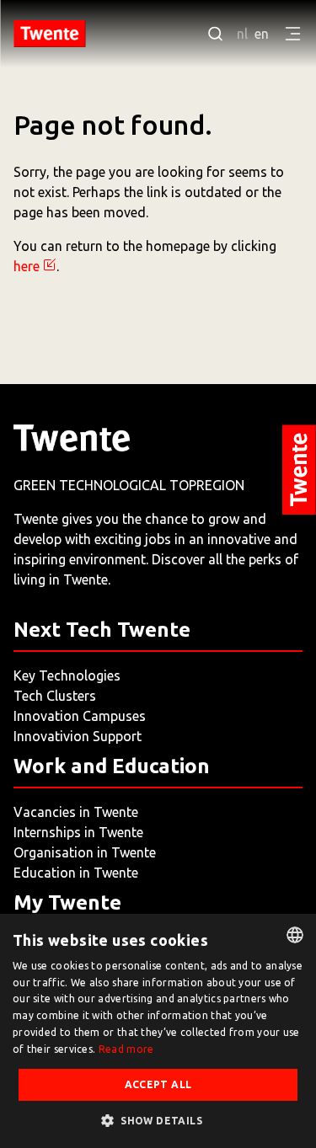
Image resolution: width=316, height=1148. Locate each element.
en (261, 33)
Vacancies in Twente (75, 812)
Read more (126, 1049)
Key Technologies (67, 675)
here (26, 266)
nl (242, 33)
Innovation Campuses (79, 716)
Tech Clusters (54, 695)
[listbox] (295, 934)
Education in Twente (75, 872)
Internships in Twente (78, 832)
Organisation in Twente (84, 852)
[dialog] (158, 1031)
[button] (158, 1120)
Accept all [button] (158, 1084)
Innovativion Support (77, 736)
